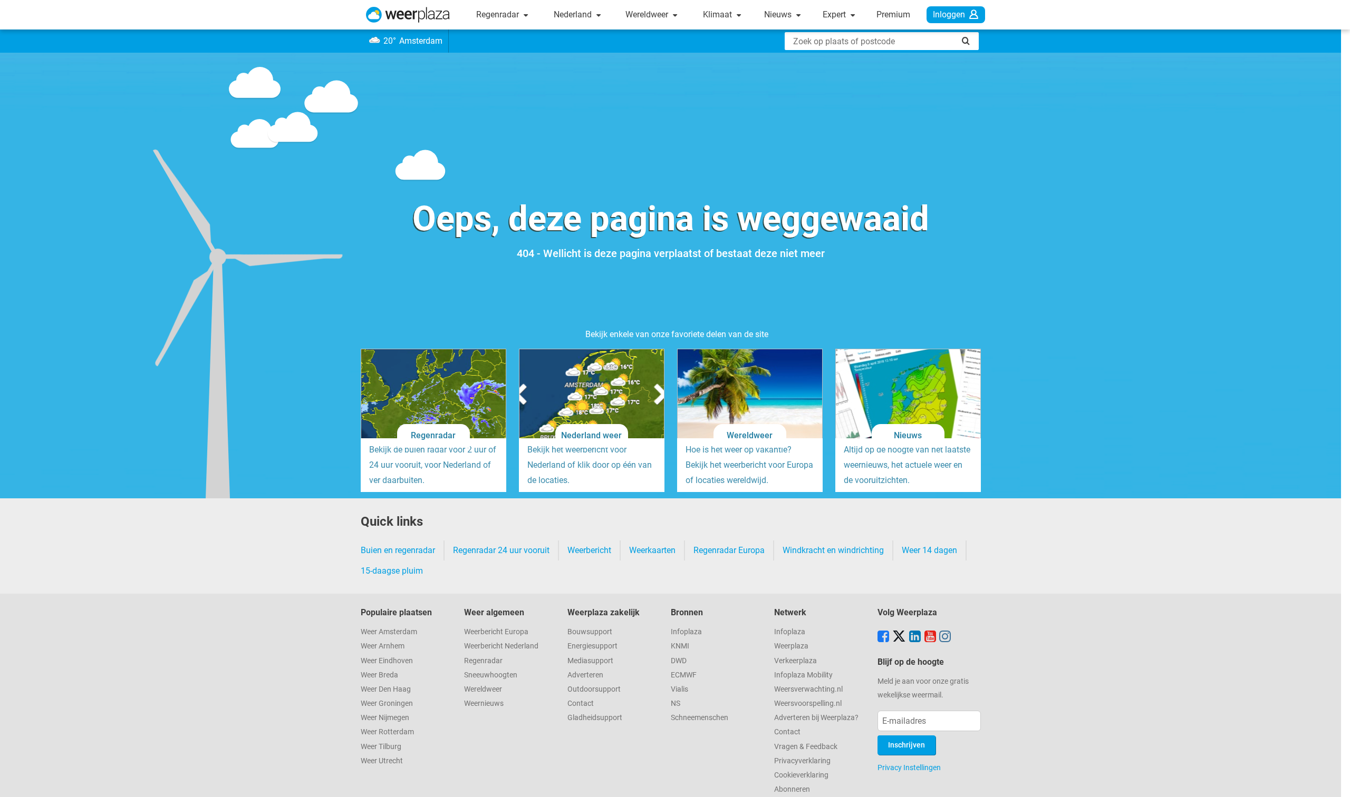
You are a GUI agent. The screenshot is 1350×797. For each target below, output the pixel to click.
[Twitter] (899, 637)
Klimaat (718, 14)
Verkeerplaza (795, 660)
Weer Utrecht (382, 760)
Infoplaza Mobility (803, 675)
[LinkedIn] (915, 637)
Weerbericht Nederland (501, 646)
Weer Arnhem (382, 646)
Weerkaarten (652, 550)
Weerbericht (589, 550)
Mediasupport (590, 660)
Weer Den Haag (386, 689)
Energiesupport (592, 646)
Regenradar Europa (729, 550)
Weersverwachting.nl (808, 689)
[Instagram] (945, 637)
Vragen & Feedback (805, 746)
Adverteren (585, 675)
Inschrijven (906, 745)
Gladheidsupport (594, 717)
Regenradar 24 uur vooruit (501, 550)
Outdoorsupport (594, 689)
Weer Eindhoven (387, 660)
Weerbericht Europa (496, 631)
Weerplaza (791, 646)
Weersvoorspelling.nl (808, 703)
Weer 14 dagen (929, 550)
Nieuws (779, 14)
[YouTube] (930, 637)
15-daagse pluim (392, 571)
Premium (893, 14)
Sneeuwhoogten (490, 675)
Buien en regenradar (398, 550)
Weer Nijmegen (385, 717)
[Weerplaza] (408, 14)
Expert (835, 14)
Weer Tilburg (381, 746)
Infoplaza (686, 631)
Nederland (574, 14)
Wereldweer (647, 14)
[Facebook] (883, 637)
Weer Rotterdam (387, 731)
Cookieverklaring (801, 775)
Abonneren (792, 789)
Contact (580, 703)
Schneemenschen (699, 717)
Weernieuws (484, 703)
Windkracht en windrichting (833, 550)
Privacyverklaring (802, 760)
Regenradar (498, 14)
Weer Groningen (387, 703)
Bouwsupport (589, 631)
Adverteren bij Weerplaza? (816, 717)
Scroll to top (1333, 780)
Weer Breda (379, 675)
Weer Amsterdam (389, 631)
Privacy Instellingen (909, 767)
